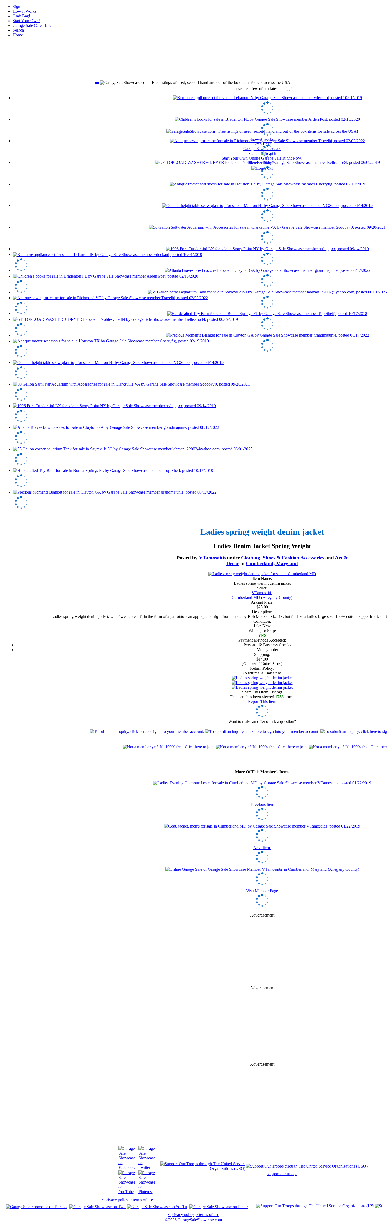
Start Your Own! (26, 20)
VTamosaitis (212, 557)
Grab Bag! (21, 16)
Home (18, 35)
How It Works (24, 11)
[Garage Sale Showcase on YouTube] (126, 1191)
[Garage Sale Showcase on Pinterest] (146, 1191)
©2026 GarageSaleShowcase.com (193, 1220)
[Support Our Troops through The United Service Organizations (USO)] (202, 1168)
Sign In (19, 6)
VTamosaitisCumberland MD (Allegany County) (262, 595)
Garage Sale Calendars (32, 25)
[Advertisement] (262, 951)
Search (18, 30)
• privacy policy (115, 1200)
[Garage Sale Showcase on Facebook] (126, 1167)
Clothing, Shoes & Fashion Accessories (282, 557)
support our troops (282, 1173)
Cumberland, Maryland (272, 563)
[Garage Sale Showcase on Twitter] (146, 1167)
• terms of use (141, 1200)
